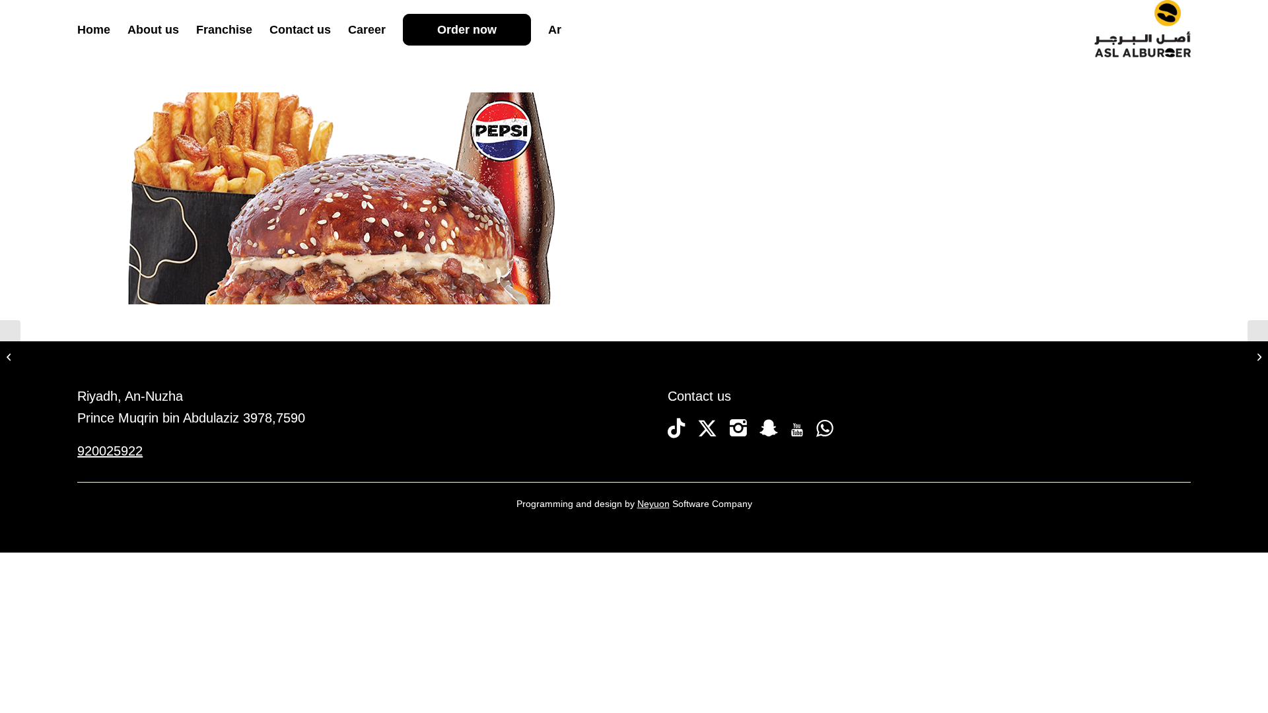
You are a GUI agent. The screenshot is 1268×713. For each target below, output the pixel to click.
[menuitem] (94, 29)
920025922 (110, 451)
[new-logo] (1142, 29)
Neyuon (653, 503)
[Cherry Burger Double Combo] (1258, 356)
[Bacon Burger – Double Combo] (10, 356)
